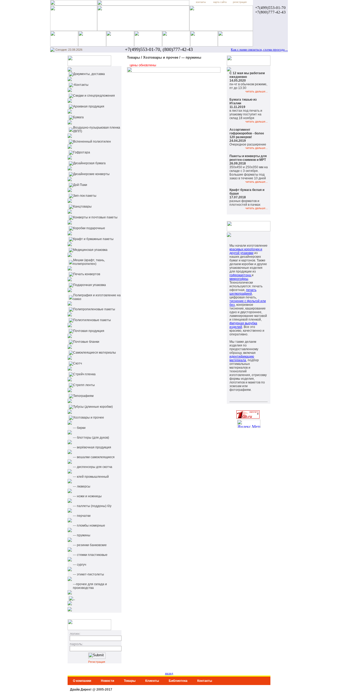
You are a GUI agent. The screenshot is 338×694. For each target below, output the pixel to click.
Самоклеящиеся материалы (94, 352)
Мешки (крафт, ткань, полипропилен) (89, 262)
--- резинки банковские (90, 545)
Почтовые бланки (86, 342)
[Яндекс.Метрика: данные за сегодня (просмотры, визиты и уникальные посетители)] (248, 424)
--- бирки (79, 428)
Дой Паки (80, 185)
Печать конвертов (86, 274)
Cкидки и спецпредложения (94, 95)
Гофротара (81, 152)
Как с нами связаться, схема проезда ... (259, 49)
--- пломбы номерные (89, 525)
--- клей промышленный (91, 477)
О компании (82, 681)
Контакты (204, 681)
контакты (201, 2)
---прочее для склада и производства (90, 586)
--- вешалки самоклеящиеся (94, 457)
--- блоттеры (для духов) (91, 437)
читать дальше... (256, 91)
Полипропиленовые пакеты (94, 309)
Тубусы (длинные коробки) (93, 407)
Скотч (77, 363)
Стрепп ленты (84, 385)
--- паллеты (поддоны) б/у (92, 506)
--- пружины (81, 535)
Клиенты (152, 681)
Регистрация (96, 661)
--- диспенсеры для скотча (92, 467)
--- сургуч (79, 564)
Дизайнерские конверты (91, 174)
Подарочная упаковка (89, 285)
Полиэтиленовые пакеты (92, 320)
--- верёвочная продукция (92, 447)
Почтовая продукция (88, 331)
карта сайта (220, 2)
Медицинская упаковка (90, 250)
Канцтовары (82, 206)
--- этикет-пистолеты (88, 574)
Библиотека (178, 681)
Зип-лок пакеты (84, 196)
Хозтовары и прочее (88, 417)
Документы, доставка (89, 74)
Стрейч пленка (84, 374)
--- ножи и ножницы (87, 496)
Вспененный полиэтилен (92, 141)
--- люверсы (81, 486)
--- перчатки (82, 516)
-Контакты (80, 85)
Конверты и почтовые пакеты (95, 217)
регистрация (240, 2)
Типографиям (83, 396)
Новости (107, 681)
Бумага (78, 117)
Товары (129, 681)
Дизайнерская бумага (89, 163)
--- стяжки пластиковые (90, 555)
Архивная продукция (88, 106)
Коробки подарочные (89, 228)
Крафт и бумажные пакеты (93, 239)
